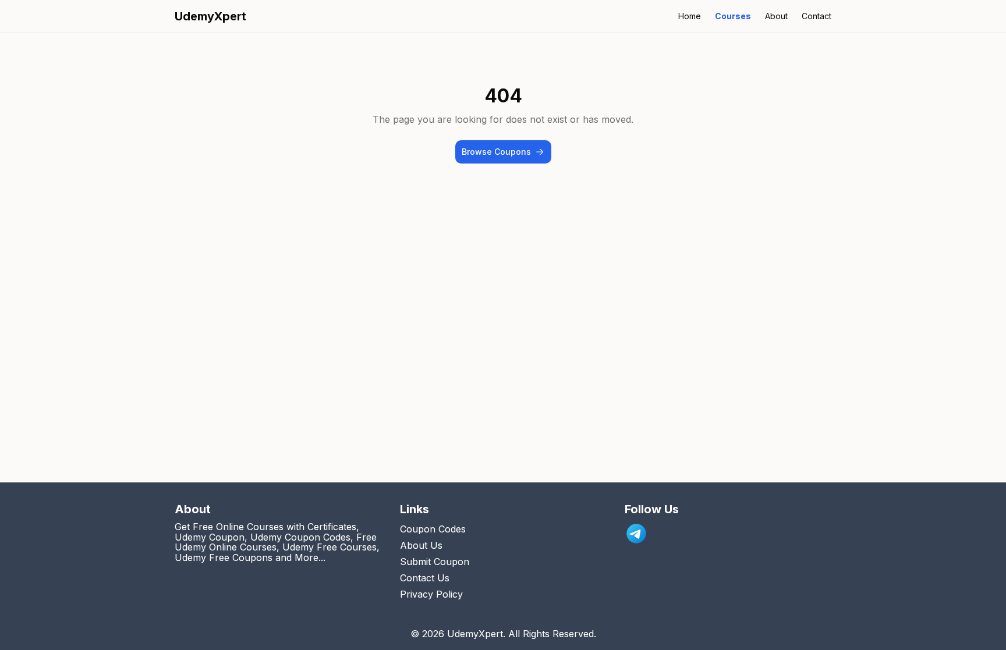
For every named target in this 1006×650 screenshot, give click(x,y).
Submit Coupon (434, 561)
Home (689, 16)
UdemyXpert (210, 16)
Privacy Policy (431, 594)
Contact (816, 16)
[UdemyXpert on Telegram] (636, 533)
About (776, 16)
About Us (421, 545)
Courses (733, 16)
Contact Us (424, 578)
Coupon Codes (433, 529)
